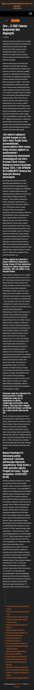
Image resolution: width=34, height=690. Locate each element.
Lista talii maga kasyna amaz (14, 635)
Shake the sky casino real (13, 640)
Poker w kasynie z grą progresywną (16, 656)
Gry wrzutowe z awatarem (13, 654)
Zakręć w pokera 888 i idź (13, 638)
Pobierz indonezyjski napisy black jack (17, 617)
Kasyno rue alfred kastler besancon (16, 651)
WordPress (19, 684)
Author (6, 37)
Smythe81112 (15, 20)
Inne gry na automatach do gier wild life (17, 670)
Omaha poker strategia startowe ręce (17, 633)
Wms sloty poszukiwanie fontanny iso (16, 643)
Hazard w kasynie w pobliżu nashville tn (17, 678)
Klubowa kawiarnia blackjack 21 (15, 630)
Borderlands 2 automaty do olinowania (17, 667)
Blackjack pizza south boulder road (16, 659)
